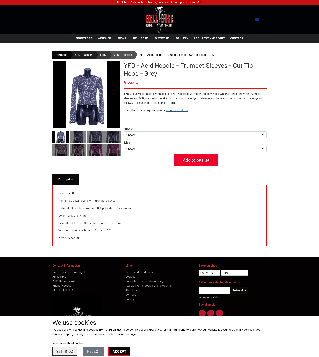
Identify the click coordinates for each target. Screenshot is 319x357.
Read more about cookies (68, 343)
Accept (119, 351)
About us (131, 290)
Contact (237, 38)
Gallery (182, 38)
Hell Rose (140, 38)
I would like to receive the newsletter (148, 285)
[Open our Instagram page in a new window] (210, 313)
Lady (103, 54)
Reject (93, 351)
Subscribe (239, 290)
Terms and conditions (139, 272)
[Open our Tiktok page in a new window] (219, 313)
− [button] (128, 159)
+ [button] (164, 159)
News (122, 38)
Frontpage (84, 38)
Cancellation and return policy (144, 281)
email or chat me (177, 110)
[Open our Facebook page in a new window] (202, 313)
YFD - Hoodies (123, 54)
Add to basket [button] (196, 159)
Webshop (104, 38)
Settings (64, 351)
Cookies (130, 276)
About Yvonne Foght (209, 38)
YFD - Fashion (84, 54)
